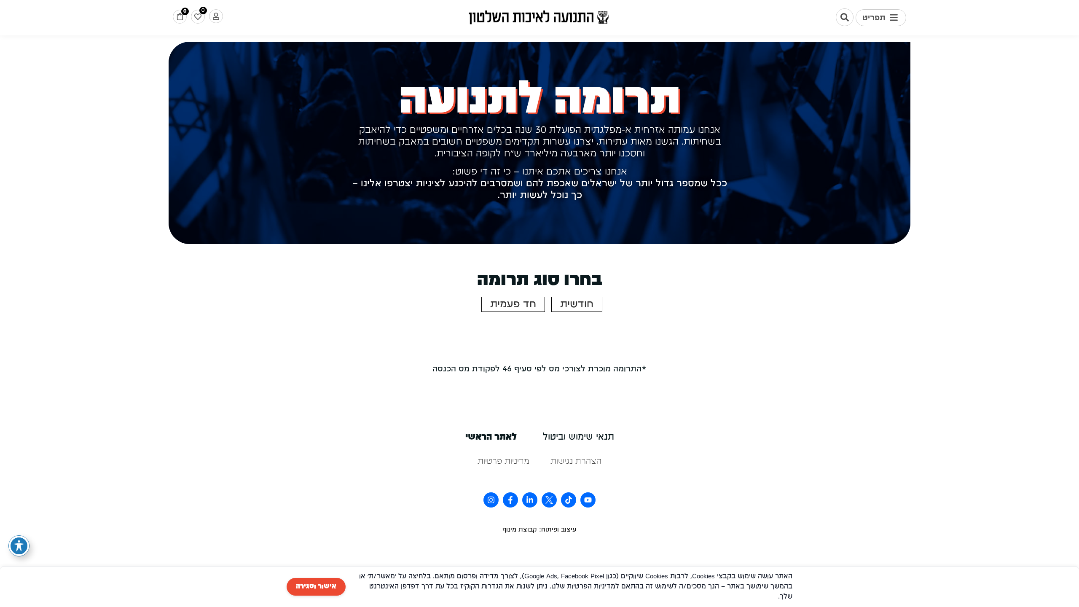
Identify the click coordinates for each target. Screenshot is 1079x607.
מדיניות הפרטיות (591, 586)
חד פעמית (513, 304)
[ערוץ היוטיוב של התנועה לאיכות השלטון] (588, 500)
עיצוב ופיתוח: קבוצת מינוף (539, 530)
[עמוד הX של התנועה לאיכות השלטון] (549, 500)
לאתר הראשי (491, 437)
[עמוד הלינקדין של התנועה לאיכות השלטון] (529, 500)
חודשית (576, 304)
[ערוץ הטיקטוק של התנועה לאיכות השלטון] (568, 500)
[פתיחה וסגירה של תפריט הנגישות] (19, 546)
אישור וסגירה (316, 586)
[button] (881, 17)
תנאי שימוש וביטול (578, 437)
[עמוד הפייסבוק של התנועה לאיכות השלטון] (510, 500)
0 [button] (184, 11)
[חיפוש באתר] (845, 17)
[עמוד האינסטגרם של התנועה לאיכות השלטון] (491, 500)
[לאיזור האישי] (216, 16)
